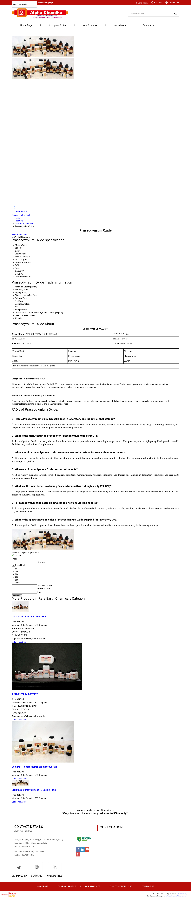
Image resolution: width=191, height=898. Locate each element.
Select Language (45, 3)
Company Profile (57, 25)
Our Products (90, 25)
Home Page (26, 25)
